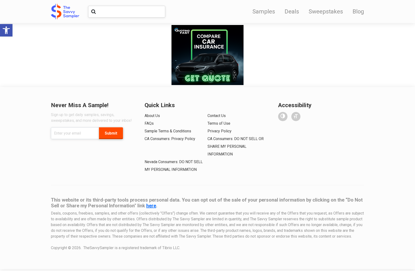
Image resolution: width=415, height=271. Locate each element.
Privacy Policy (220, 131)
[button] (6, 30)
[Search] (93, 11)
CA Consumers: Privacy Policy (170, 138)
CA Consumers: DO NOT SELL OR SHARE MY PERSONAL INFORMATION (236, 146)
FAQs (149, 123)
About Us (152, 115)
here (151, 206)
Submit (111, 133)
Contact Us (217, 115)
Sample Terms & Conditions (168, 131)
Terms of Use (219, 123)
